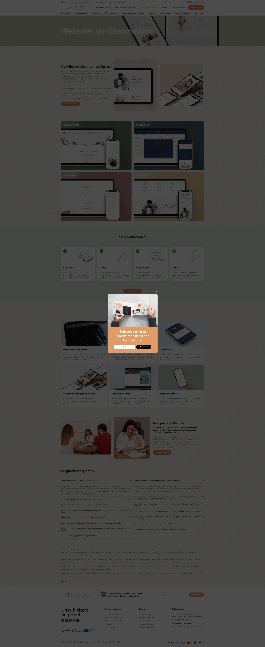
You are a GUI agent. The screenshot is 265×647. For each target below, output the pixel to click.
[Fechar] (156, 291)
